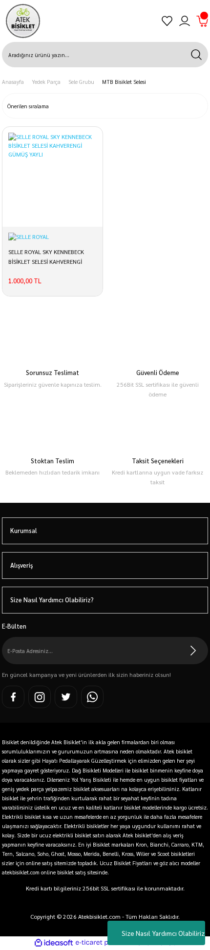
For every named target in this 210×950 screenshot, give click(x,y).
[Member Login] (184, 21)
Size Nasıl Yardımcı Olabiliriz (163, 933)
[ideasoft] (53, 943)
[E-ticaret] (103, 943)
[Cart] (202, 21)
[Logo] (23, 21)
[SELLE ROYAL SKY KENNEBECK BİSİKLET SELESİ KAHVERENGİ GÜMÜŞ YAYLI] (52, 177)
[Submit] (193, 650)
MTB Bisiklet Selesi (124, 81)
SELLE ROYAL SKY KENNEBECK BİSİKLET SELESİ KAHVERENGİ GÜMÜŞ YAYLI (46, 258)
